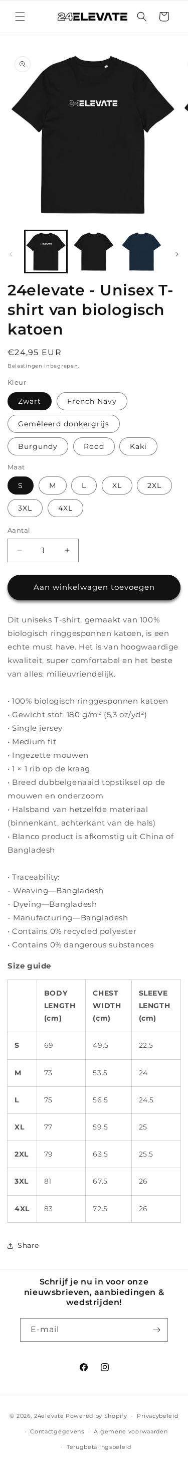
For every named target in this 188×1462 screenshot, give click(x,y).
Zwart (29, 401)
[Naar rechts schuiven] (177, 254)
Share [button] (28, 1245)
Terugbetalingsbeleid (99, 1446)
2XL (154, 485)
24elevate (49, 1415)
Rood (94, 446)
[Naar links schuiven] (11, 254)
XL (117, 485)
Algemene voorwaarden (130, 1431)
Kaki (138, 446)
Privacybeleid (157, 1415)
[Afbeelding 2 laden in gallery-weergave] (93, 251)
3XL (25, 508)
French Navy (92, 401)
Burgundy (38, 446)
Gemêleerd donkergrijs (63, 423)
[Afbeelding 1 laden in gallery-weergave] (46, 251)
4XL (65, 508)
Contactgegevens (57, 1431)
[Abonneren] (156, 1330)
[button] (20, 17)
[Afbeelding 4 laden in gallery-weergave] (141, 251)
